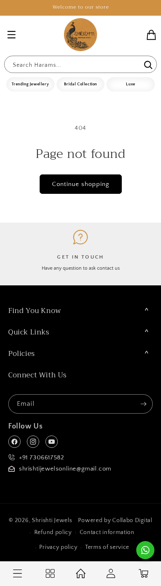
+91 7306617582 (41, 457)
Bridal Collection (80, 84)
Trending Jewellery (30, 84)
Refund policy (53, 532)
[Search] (147, 65)
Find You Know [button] (34, 311)
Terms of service (107, 547)
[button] (11, 35)
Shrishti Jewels (52, 520)
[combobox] (80, 64)
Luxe (130, 84)
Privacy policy (58, 547)
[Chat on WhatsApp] (145, 550)
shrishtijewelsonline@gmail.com (65, 468)
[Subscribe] (143, 404)
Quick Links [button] (29, 332)
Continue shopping (80, 184)
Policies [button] (21, 354)
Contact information (107, 532)
